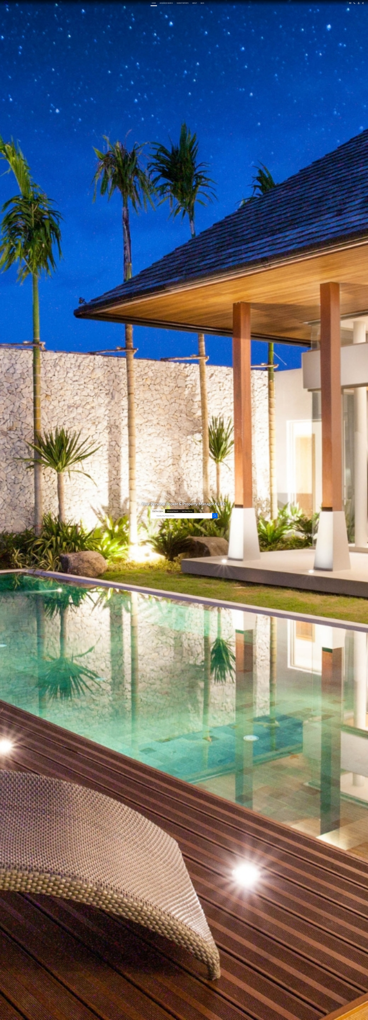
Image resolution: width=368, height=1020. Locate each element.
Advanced (172, 511)
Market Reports (182, 3)
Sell (187, 511)
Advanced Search (166, 3)
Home (154, 3)
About (194, 3)
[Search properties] (215, 515)
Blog (202, 3)
